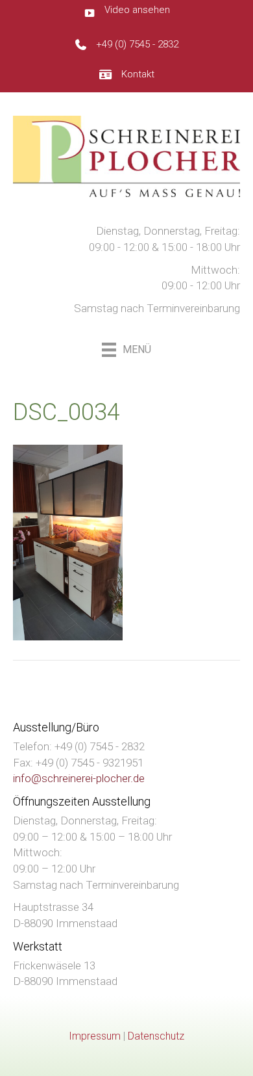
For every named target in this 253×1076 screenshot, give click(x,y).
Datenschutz (156, 1036)
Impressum (95, 1036)
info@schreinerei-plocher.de (79, 778)
